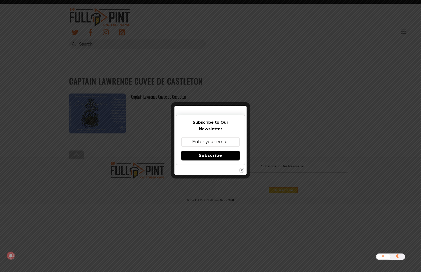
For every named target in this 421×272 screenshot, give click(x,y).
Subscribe (210, 155)
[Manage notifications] (11, 256)
